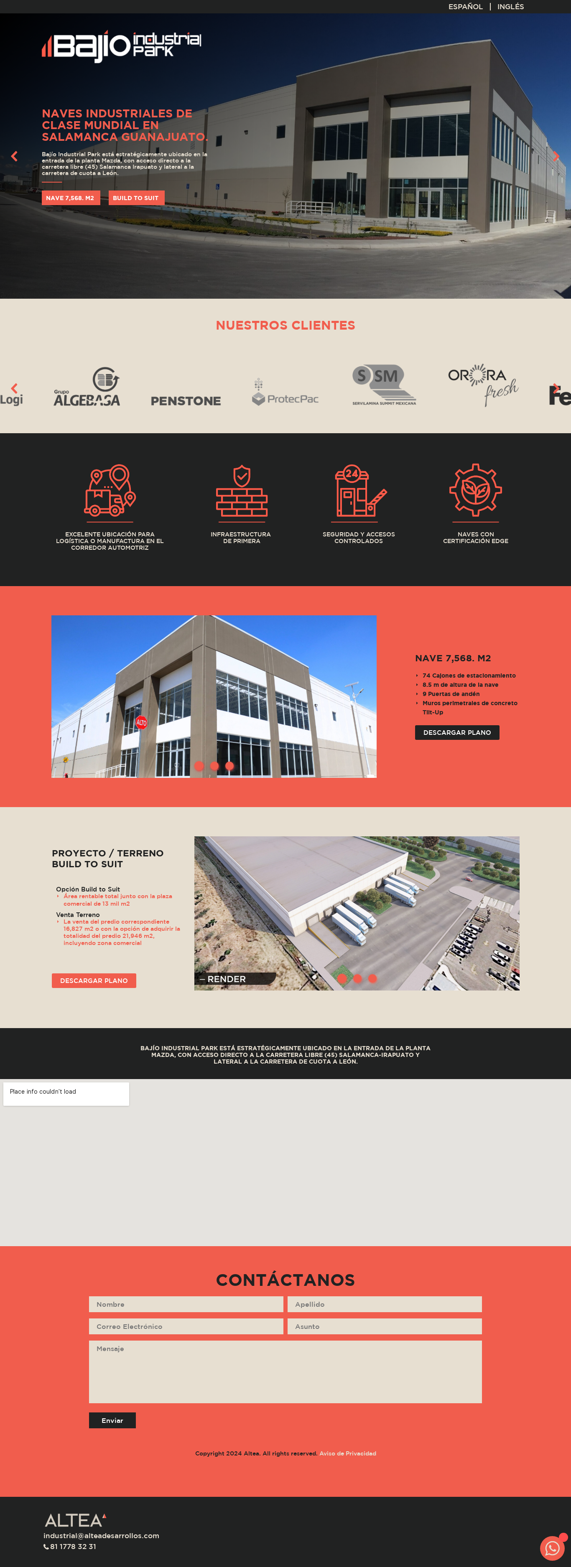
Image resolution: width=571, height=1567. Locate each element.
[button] (14, 156)
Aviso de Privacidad (347, 1453)
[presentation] (14, 390)
